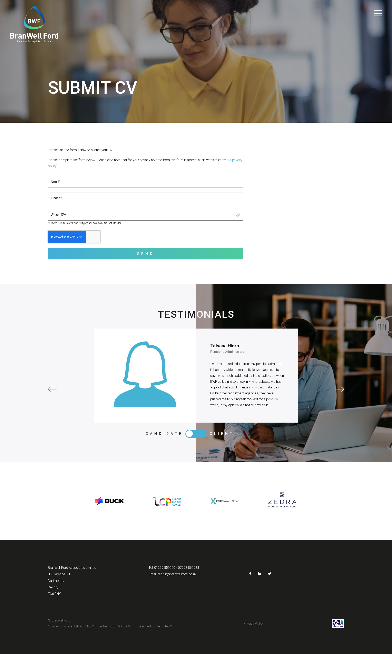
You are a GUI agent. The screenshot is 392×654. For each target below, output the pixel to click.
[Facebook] (250, 574)
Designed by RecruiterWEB (157, 626)
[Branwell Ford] (34, 24)
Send (145, 253)
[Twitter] (269, 574)
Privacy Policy (254, 623)
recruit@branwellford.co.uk (177, 574)
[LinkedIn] (259, 574)
